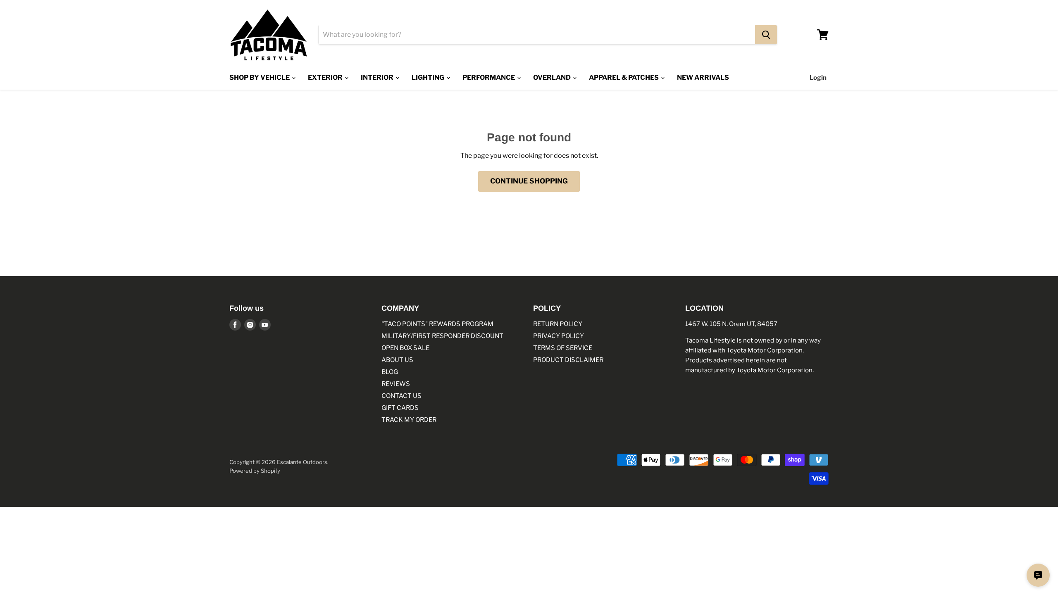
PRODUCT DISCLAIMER (568, 360)
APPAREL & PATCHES (624, 77)
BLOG (389, 372)
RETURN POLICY (557, 324)
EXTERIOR (326, 77)
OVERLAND (552, 77)
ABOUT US (397, 360)
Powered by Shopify (254, 470)
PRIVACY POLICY (558, 336)
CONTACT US (401, 396)
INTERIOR (378, 77)
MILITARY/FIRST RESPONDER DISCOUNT (442, 336)
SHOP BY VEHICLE (260, 77)
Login (818, 77)
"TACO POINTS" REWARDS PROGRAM (437, 324)
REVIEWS (395, 384)
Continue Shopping (529, 181)
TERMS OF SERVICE (562, 348)
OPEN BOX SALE (405, 348)
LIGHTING (429, 77)
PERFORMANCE (489, 77)
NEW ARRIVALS (703, 77)
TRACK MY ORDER (408, 420)
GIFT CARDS (400, 408)
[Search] (766, 34)
